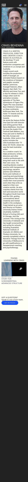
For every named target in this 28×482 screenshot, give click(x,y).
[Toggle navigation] (25, 5)
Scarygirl (12, 76)
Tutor (3, 47)
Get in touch (9, 303)
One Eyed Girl (8, 123)
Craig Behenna (12, 45)
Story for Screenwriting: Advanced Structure (11, 281)
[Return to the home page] (3, 5)
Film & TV (10, 277)
